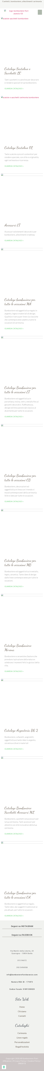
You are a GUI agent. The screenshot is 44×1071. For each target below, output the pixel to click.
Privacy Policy (19, 1061)
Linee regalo (22, 1037)
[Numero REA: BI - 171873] (22, 979)
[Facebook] (19, 6)
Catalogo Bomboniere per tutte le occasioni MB (20, 562)
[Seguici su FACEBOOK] (22, 932)
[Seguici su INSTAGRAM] (22, 924)
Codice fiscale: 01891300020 (22, 989)
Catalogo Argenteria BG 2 (21, 730)
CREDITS (22, 1063)
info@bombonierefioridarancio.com (22, 975)
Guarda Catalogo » (14, 88)
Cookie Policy (34, 1061)
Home (22, 1007)
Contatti (22, 1016)
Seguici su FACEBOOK (22, 935)
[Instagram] (24, 6)
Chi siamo (22, 1011)
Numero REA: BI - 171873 (22, 982)
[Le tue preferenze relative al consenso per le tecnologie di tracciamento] (4, 1067)
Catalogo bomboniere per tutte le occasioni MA (20, 301)
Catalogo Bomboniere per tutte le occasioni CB (20, 477)
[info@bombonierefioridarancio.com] (22, 972)
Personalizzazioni (22, 1042)
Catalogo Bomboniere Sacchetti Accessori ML (19, 810)
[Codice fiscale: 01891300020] (22, 986)
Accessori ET (12, 225)
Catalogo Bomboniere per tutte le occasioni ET (20, 390)
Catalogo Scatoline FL (19, 148)
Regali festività (22, 1046)
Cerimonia (22, 1033)
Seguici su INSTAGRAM (22, 926)
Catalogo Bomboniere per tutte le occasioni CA (20, 895)
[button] (40, 12)
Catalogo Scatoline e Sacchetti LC (17, 71)
